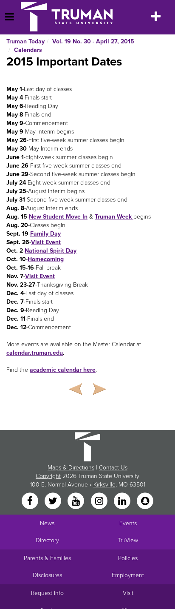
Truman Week (114, 216)
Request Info (47, 593)
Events (128, 523)
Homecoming (46, 259)
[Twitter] (53, 501)
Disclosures (47, 575)
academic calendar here (63, 369)
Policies (128, 558)
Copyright (48, 476)
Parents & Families (47, 558)
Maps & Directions (71, 467)
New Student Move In (58, 216)
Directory (47, 540)
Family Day (45, 233)
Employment (128, 575)
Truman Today (25, 41)
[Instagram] (99, 501)
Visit (128, 593)
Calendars (28, 50)
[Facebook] (30, 501)
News (47, 523)
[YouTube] (76, 501)
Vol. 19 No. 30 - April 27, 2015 (93, 41)
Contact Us (113, 467)
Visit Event (46, 242)
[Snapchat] (145, 501)
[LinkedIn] (122, 501)
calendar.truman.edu (34, 352)
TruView (128, 540)
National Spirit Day (50, 250)
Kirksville (104, 484)
